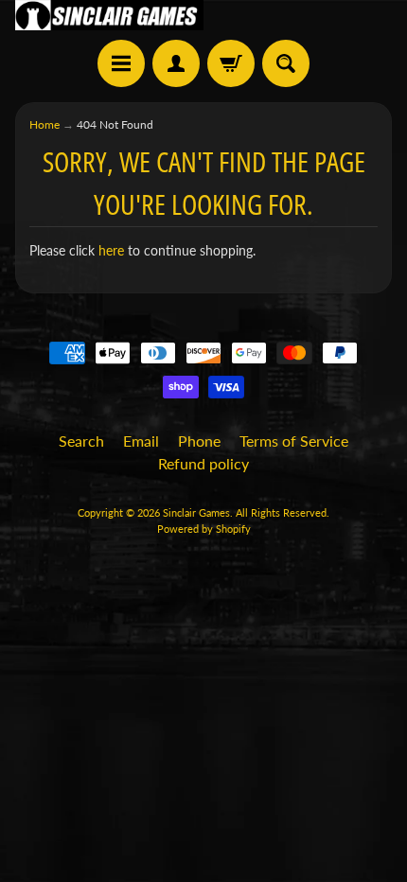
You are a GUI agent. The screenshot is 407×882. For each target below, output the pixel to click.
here (111, 250)
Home (44, 124)
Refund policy (203, 463)
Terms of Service (293, 441)
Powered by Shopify (204, 528)
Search (81, 441)
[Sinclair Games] (109, 15)
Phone (199, 441)
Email (141, 441)
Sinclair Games (196, 512)
